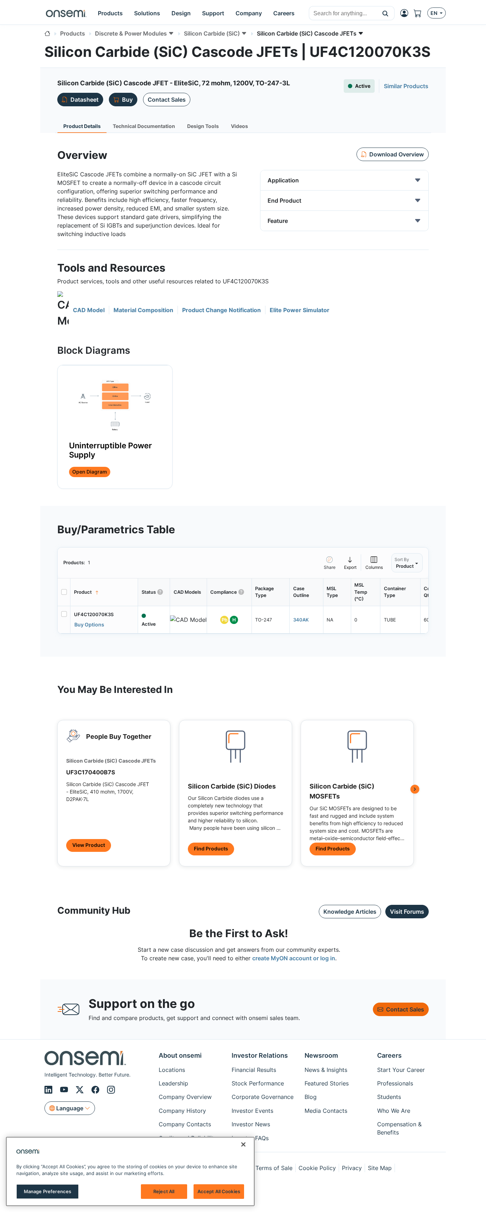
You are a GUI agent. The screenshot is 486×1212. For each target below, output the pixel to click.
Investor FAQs (250, 1138)
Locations (172, 1069)
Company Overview (185, 1096)
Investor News (251, 1124)
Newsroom (321, 1055)
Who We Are (393, 1110)
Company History (182, 1110)
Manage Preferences (47, 1191)
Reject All (163, 1191)
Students (389, 1096)
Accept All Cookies (218, 1191)
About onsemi (180, 1055)
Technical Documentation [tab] (144, 126)
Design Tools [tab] (203, 126)
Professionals (395, 1083)
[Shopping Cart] (420, 13)
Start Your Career (401, 1069)
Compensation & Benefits (399, 1128)
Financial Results (254, 1069)
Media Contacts (326, 1110)
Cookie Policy (317, 1167)
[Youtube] (65, 1089)
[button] (385, 13)
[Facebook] (96, 1089)
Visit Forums (407, 911)
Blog (311, 1096)
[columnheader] (104, 592)
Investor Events (252, 1110)
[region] (130, 1171)
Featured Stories (327, 1083)
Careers (389, 1055)
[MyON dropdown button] (406, 13)
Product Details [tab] (82, 126)
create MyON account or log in (293, 958)
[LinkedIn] (49, 1089)
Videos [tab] (239, 126)
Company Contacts (185, 1124)
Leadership (173, 1083)
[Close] (243, 1144)
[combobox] (342, 13)
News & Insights (326, 1069)
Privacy (352, 1167)
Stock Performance (258, 1083)
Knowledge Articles (349, 911)
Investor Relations (260, 1055)
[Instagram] (111, 1089)
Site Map (380, 1167)
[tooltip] (350, 562)
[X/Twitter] (81, 1089)
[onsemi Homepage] (66, 13)
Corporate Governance (263, 1096)
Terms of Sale (273, 1167)
